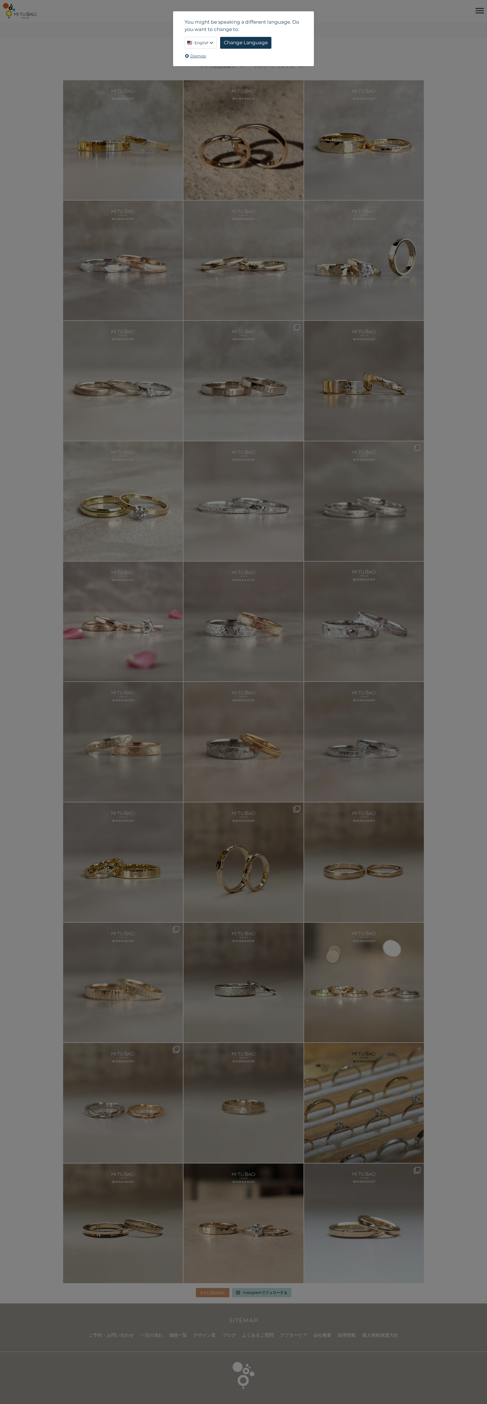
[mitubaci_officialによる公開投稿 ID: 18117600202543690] (123, 982)
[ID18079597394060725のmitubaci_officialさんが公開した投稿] (123, 1103)
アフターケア (293, 1335)
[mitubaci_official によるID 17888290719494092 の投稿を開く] (243, 501)
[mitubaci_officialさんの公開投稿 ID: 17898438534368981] (123, 742)
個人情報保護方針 (380, 1335)
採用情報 (347, 1335)
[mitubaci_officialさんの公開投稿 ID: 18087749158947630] (123, 862)
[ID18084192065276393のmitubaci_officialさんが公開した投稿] (364, 621)
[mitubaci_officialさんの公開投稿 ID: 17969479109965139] (364, 862)
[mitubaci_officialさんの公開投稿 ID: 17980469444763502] (243, 982)
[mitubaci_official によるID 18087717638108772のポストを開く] (243, 260)
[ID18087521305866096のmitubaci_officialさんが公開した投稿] (243, 742)
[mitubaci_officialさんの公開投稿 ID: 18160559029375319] (243, 1223)
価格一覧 (178, 1335)
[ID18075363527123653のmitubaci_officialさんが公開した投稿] (364, 982)
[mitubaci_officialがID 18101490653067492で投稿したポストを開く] (364, 380)
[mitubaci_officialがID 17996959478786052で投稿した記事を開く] (123, 260)
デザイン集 (204, 1335)
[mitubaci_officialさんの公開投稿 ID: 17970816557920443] (364, 1223)
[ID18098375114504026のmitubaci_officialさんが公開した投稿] (364, 501)
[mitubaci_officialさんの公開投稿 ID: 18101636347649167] (243, 862)
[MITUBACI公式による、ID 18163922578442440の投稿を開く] (123, 501)
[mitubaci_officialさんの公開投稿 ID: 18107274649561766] (243, 1103)
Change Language (246, 42)
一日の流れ (151, 1335)
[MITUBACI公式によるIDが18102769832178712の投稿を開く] (364, 140)
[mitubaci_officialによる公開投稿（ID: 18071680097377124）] (364, 742)
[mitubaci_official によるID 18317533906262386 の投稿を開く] (243, 380)
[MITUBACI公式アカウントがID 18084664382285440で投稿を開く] (123, 380)
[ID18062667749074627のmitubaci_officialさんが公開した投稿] (364, 1103)
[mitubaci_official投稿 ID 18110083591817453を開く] (243, 140)
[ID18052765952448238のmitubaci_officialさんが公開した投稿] (243, 621)
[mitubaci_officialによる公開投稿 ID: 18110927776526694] (123, 1223)
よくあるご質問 (258, 1335)
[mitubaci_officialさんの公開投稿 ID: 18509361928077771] (123, 621)
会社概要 (322, 1335)
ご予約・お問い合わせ (111, 1335)
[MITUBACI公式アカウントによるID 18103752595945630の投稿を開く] (123, 140)
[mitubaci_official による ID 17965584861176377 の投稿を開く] (364, 260)
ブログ (229, 1335)
